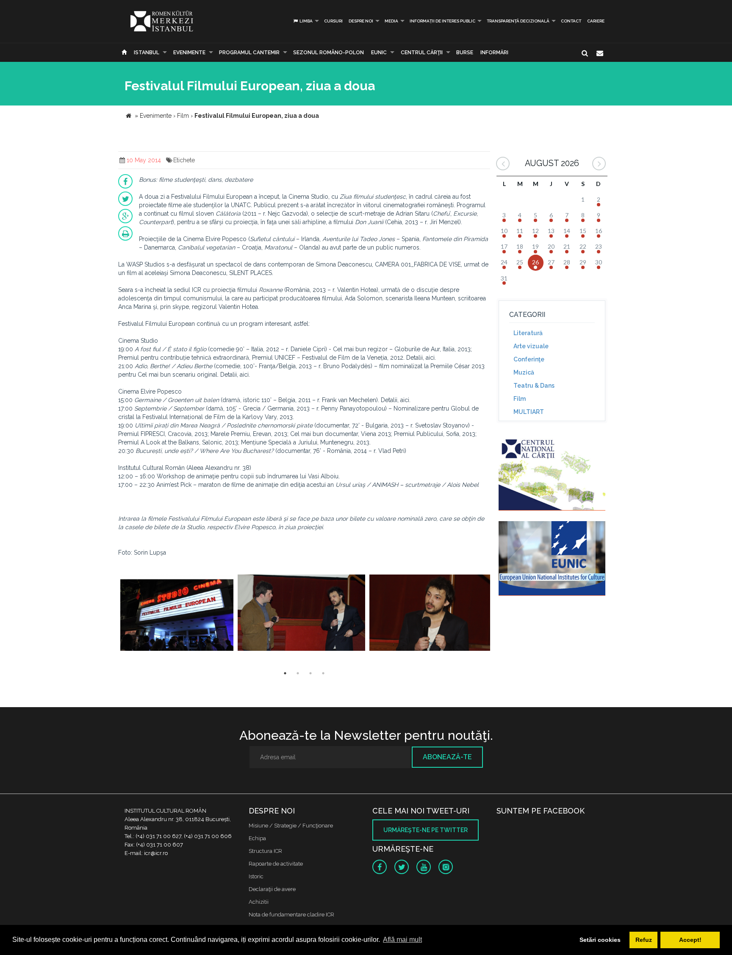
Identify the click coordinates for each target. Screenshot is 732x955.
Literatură (528, 333)
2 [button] (298, 673)
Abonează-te (447, 757)
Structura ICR (265, 851)
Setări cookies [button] (600, 939)
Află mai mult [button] (402, 939)
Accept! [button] (690, 939)
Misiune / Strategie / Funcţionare (291, 825)
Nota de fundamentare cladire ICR (291, 914)
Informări (494, 53)
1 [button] (285, 673)
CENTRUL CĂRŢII (422, 53)
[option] (177, 614)
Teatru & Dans (534, 385)
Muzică (523, 372)
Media (391, 21)
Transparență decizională (518, 21)
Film (519, 398)
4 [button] (323, 673)
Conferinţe (528, 359)
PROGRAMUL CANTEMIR (249, 53)
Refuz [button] (643, 939)
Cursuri (333, 21)
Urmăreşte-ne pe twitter (425, 830)
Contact (571, 21)
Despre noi (361, 21)
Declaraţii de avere (272, 889)
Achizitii (259, 902)
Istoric (256, 876)
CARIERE (595, 21)
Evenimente (189, 53)
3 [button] (310, 673)
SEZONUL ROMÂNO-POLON (328, 53)
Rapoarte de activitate (276, 864)
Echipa (257, 838)
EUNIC (379, 53)
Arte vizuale (531, 346)
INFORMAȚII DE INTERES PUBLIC (442, 21)
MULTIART (528, 411)
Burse (464, 53)
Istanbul (146, 53)
